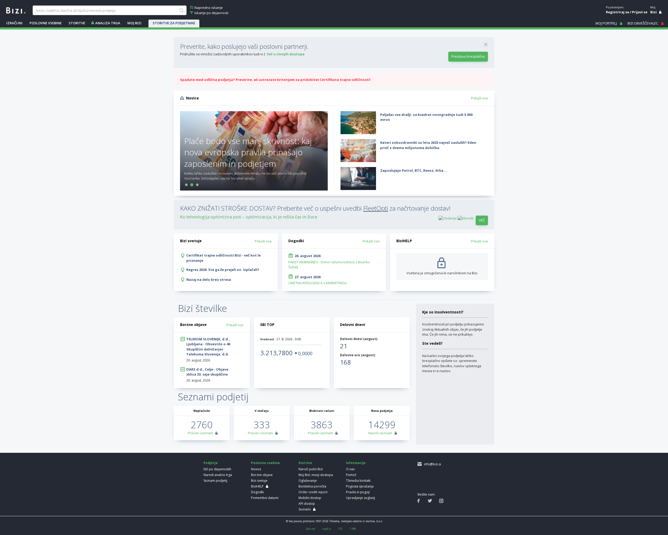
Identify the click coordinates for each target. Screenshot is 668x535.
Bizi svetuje (259, 480)
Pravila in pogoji (358, 492)
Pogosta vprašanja (360, 486)
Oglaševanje (308, 480)
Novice (256, 469)
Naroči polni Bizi (311, 469)
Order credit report (313, 492)
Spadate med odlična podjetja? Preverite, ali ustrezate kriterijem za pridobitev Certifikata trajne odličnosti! (275, 79)
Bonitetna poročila (312, 486)
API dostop (307, 503)
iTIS (340, 529)
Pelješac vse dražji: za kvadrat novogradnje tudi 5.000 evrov (426, 117)
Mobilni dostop (310, 498)
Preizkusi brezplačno (468, 56)
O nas (350, 469)
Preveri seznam (200, 433)
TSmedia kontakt (358, 480)
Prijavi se (639, 12)
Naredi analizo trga (218, 475)
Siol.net (310, 529)
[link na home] (16, 10)
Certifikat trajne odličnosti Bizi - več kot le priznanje (223, 258)
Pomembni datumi (264, 498)
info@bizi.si (431, 464)
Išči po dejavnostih (217, 469)
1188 (353, 529)
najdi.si (326, 529)
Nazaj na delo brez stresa (208, 279)
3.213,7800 (276, 352)
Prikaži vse (479, 98)
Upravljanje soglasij (360, 498)
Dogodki (257, 492)
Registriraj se (617, 12)
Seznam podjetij (215, 480)
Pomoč (351, 475)
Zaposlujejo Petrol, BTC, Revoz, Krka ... (413, 170)
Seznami (305, 509)
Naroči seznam (380, 433)
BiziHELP (257, 486)
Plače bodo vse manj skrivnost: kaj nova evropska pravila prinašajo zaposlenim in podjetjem (248, 152)
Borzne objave (262, 475)
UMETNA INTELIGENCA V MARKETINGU (317, 283)
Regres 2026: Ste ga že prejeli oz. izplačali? (222, 269)
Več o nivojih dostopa (286, 54)
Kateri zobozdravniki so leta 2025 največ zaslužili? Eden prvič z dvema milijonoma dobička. (428, 145)
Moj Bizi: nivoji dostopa (316, 475)
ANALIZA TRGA (107, 23)
